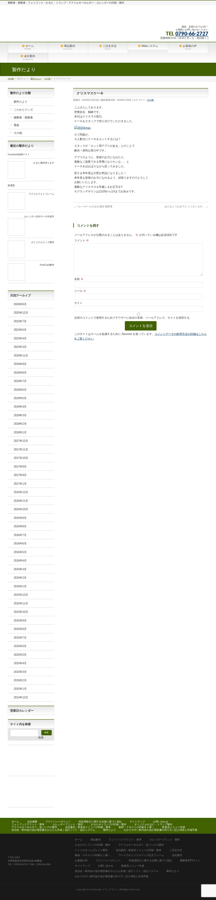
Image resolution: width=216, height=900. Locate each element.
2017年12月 (21, 440)
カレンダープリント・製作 (68, 824)
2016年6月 (20, 543)
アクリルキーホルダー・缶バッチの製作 (34, 827)
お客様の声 (81, 860)
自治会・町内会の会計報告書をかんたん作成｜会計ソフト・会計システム (53, 829)
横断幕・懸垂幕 (23, 117)
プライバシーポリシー (58, 821)
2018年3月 (20, 415)
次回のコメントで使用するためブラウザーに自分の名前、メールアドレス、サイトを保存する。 (133, 317)
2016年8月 (20, 526)
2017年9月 (20, 466)
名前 (78, 279)
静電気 (11, 185)
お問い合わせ (160, 821)
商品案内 (95, 839)
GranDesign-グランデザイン (104, 889)
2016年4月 (20, 560)
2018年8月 (20, 372)
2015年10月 (21, 611)
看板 (16, 125)
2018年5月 (20, 398)
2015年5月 (20, 654)
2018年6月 (20, 389)
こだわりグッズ (23, 109)
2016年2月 (20, 577)
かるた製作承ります (43, 163)
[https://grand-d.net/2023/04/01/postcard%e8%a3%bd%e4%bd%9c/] (16, 279)
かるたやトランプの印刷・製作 (108, 824)
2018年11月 (21, 355)
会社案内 (177, 855)
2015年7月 (20, 637)
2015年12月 (21, 594)
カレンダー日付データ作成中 (39, 216)
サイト (78, 303)
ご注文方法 (175, 850)
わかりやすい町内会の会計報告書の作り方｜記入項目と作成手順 (160, 829)
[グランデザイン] (79, 17)
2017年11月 (21, 449)
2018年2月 (20, 423)
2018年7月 (20, 381)
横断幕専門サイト (190, 860)
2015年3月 (20, 671)
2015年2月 (20, 680)
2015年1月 (20, 688)
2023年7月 (20, 321)
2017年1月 (20, 483)
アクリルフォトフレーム (41, 194)
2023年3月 (20, 346)
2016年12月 (21, 492)
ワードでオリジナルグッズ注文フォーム (141, 855)
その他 (150, 100)
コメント (81, 240)
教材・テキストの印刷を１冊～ (136, 827)
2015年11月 (21, 603)
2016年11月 (21, 500)
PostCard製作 (47, 265)
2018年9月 (20, 364)
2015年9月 (20, 620)
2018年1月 (20, 432)
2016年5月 (20, 552)
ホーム (15, 821)
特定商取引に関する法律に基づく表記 (100, 821)
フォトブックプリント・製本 (28, 824)
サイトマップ (137, 821)
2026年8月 (20, 304)
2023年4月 (20, 338)
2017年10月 (21, 458)
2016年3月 (20, 569)
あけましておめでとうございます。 (186, 206)
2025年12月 (21, 312)
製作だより (20, 101)
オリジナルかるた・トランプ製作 (153, 824)
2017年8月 (20, 475)
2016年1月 (20, 586)
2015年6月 (20, 646)
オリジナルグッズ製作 (42, 242)
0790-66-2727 (191, 33)
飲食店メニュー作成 (173, 827)
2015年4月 (20, 663)
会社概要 (32, 821)
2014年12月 (21, 697)
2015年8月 (20, 629)
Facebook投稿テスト (19, 154)
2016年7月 (20, 535)
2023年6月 (20, 329)
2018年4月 (20, 406)
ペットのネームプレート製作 (91, 850)
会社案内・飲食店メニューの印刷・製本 (88, 827)
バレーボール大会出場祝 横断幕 (92, 206)
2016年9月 (20, 517)
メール (80, 290)
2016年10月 (21, 509)
